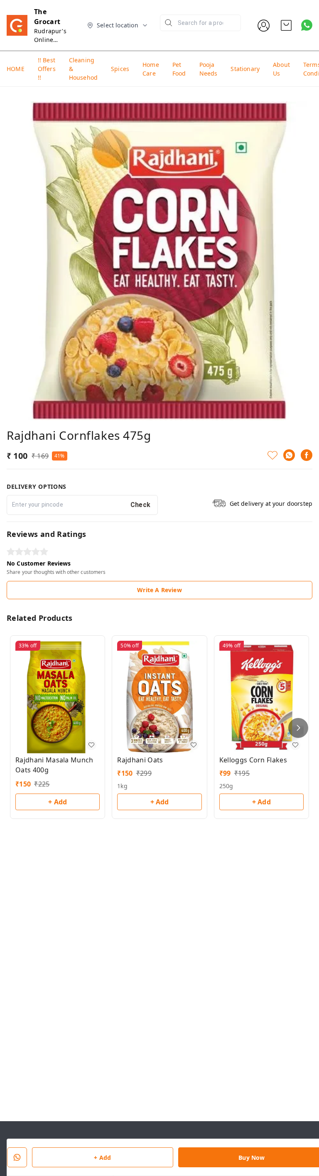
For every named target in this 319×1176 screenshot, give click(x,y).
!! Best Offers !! (47, 68)
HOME (16, 69)
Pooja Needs (208, 69)
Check (140, 505)
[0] (286, 25)
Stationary (245, 69)
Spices (120, 69)
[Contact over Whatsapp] (306, 25)
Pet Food (179, 69)
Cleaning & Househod (83, 68)
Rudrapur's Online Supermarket (52, 39)
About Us (281, 69)
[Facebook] (306, 455)
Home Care (150, 69)
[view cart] (286, 25)
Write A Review (159, 590)
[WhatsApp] (289, 455)
